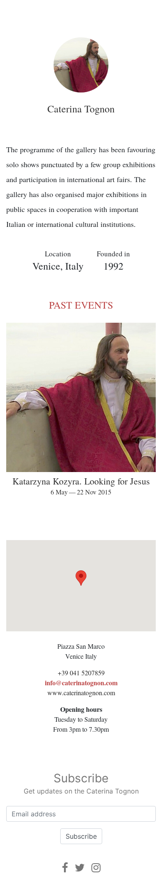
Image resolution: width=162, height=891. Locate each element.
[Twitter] (79, 867)
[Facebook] (65, 867)
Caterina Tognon (81, 108)
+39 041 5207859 (81, 672)
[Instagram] (96, 867)
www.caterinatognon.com (81, 692)
